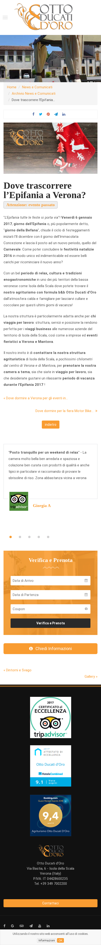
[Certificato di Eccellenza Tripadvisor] (50, 717)
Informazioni (47, 940)
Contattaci (50, 903)
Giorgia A (42, 505)
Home (11, 87)
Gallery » (91, 676)
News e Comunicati (37, 87)
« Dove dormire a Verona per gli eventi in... (36, 398)
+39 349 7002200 (53, 883)
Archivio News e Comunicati (33, 93)
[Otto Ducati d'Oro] (43, 16)
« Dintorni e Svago (17, 670)
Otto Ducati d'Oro (50, 863)
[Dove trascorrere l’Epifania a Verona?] (50, 148)
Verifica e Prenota (50, 623)
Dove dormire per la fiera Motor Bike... (65, 411)
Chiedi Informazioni (52, 648)
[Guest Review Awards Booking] (50, 815)
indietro (50, 424)
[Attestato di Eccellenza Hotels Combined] (50, 766)
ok (60, 940)
